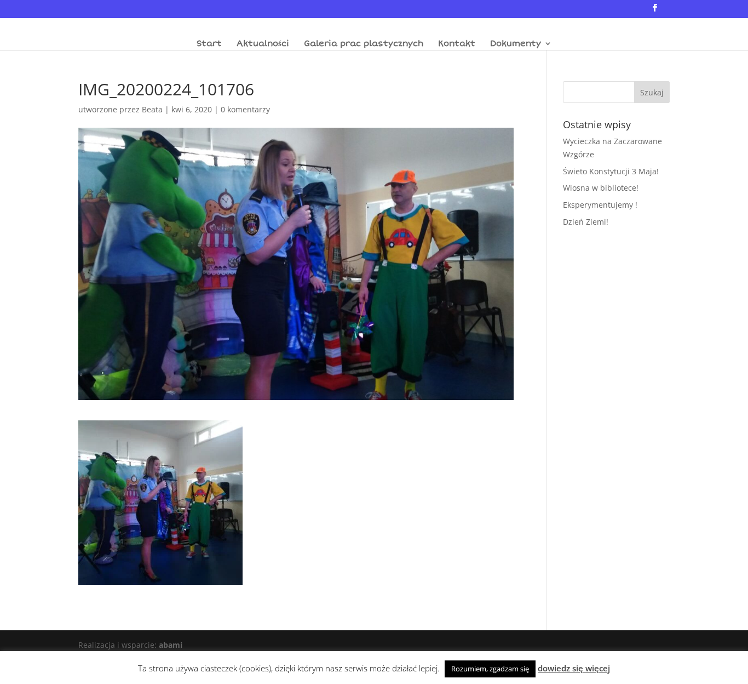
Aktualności (263, 43)
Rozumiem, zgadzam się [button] (490, 669)
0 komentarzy (245, 109)
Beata (152, 109)
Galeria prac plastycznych (363, 43)
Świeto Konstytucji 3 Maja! (611, 171)
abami (170, 645)
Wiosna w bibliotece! (600, 188)
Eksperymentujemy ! (600, 205)
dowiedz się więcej (574, 668)
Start (209, 43)
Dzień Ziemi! (585, 221)
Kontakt (456, 43)
